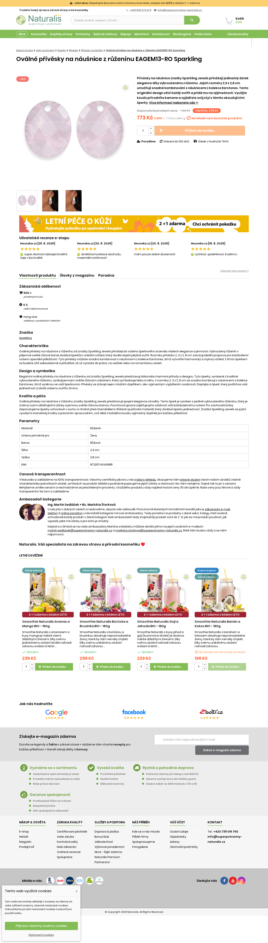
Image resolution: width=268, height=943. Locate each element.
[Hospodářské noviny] (80, 881)
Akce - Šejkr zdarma (108, 852)
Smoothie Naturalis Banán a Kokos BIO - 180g (217, 623)
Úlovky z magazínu (77, 275)
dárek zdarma (33, 570)
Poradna (106, 275)
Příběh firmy (140, 837)
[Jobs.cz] (70, 881)
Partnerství (102, 862)
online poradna (71, 513)
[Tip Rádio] (89, 881)
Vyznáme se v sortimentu (53, 767)
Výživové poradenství (109, 847)
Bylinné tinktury (105, 34)
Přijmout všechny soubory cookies (41, 926)
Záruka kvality (237, 34)
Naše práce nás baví (46, 783)
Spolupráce (64, 857)
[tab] (37, 275)
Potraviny (83, 34)
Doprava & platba (107, 832)
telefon (53, 513)
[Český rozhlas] (50, 881)
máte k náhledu (145, 480)
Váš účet (177, 822)
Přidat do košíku (186, 130)
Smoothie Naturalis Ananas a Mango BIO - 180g (46, 623)
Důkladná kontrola (112, 783)
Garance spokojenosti (50, 794)
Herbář (23, 837)
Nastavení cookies (41, 935)
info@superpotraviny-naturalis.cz (180, 10)
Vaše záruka (65, 837)
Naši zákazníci (66, 847)
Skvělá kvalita (109, 779)
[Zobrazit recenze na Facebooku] (134, 713)
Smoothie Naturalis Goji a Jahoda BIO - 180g (157, 623)
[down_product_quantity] (32, 669)
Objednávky (178, 837)
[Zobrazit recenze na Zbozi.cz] (211, 713)
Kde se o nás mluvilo (146, 832)
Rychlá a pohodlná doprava (168, 767)
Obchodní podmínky (184, 847)
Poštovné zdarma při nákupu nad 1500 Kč (172, 774)
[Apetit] (60, 881)
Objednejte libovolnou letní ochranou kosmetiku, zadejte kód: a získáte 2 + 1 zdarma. (137, 3)
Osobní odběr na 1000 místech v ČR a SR (171, 783)
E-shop (24, 832)
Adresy (175, 842)
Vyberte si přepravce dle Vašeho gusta (171, 779)
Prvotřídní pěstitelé (112, 774)
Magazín (241, 43)
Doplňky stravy (61, 34)
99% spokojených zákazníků (50, 810)
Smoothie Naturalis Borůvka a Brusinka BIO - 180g (104, 623)
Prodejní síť (26, 847)
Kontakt (215, 822)
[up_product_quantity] (32, 665)
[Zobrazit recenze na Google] (56, 713)
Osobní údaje (179, 832)
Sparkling (25, 338)
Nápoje (125, 34)
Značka (26, 332)
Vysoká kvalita (110, 767)
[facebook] (224, 881)
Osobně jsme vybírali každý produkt (56, 774)
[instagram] (241, 881)
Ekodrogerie (182, 34)
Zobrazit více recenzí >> (234, 270)
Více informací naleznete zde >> (173, 103)
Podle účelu (203, 34)
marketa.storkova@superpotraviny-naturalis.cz (148, 530)
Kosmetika (39, 34)
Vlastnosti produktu (37, 275)
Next (125, 132)
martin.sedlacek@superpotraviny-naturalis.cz (80, 530)
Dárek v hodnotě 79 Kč (213, 141)
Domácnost (161, 34)
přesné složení (190, 480)
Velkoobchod (104, 842)
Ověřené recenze (69, 852)
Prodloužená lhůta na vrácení (52, 801)
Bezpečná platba (44, 805)
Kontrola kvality (67, 842)
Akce (22, 34)
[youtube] (233, 881)
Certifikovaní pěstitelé (72, 832)
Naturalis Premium (107, 857)
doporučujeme (207, 570)
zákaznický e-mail (217, 509)
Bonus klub (102, 837)
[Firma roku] (134, 896)
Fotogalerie (140, 847)
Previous (22, 132)
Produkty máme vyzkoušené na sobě (56, 779)
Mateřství (141, 34)
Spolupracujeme (143, 842)
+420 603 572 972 (140, 10)
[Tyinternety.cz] (99, 881)
